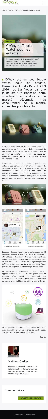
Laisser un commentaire (31, 398)
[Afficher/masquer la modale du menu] (44, 3)
